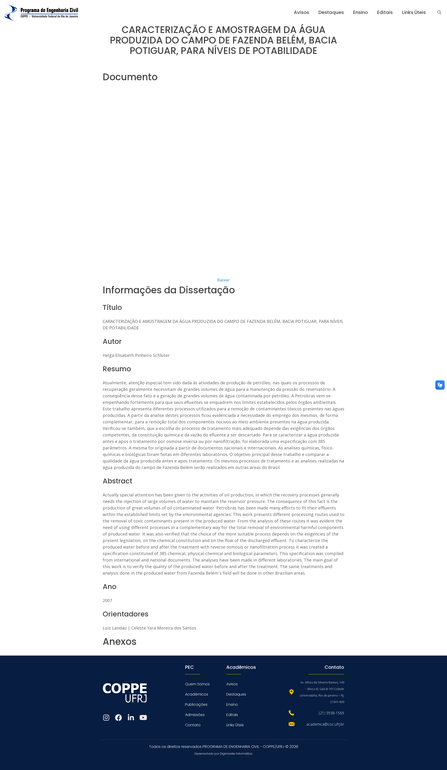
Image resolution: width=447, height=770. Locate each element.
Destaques (236, 694)
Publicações (196, 704)
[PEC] (41, 12)
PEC (189, 667)
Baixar (223, 280)
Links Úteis (235, 725)
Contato (193, 725)
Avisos (232, 684)
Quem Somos (197, 684)
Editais (232, 714)
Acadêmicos (196, 694)
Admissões (195, 714)
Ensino (232, 704)
